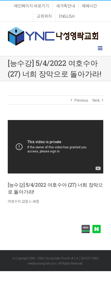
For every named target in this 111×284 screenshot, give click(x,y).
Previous (81, 100)
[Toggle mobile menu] (100, 48)
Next (96, 100)
